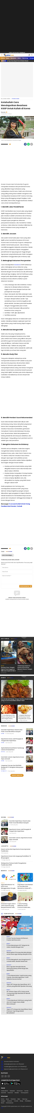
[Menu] (2, 55)
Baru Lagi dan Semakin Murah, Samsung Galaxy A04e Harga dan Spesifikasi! (17, 968)
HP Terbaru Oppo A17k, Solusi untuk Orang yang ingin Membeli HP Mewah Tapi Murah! (18, 993)
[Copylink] (31, 144)
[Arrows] (2, 652)
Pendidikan (15, 98)
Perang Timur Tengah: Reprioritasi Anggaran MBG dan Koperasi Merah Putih (8, 670)
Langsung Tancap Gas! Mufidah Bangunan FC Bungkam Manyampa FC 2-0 (12, 767)
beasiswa (17, 265)
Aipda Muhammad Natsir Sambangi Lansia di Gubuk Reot (12, 749)
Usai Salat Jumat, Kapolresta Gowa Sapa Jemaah (12, 758)
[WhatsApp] (28, 144)
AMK (2, 1108)
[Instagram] (8, 1076)
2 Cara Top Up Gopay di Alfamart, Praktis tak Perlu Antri (17, 939)
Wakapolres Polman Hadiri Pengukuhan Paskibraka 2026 (13, 864)
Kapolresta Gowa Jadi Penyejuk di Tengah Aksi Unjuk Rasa (12, 740)
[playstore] (16, 1084)
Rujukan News (5, 98)
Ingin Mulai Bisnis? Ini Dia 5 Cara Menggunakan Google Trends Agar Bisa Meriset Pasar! (8, 888)
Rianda (3, 112)
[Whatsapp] (5, 1076)
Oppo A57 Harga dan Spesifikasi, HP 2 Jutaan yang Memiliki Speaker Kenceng (19, 985)
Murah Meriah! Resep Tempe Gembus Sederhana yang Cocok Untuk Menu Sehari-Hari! (16, 699)
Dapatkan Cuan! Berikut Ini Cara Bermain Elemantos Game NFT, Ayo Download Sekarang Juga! (25, 888)
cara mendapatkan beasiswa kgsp (8, 555)
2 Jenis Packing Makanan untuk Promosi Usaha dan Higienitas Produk (24, 906)
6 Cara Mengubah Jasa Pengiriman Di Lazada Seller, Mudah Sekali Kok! (19, 960)
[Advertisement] (17, 80)
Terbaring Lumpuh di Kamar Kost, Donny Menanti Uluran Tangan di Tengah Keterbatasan (25, 668)
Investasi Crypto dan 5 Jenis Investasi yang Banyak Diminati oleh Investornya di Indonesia (8, 907)
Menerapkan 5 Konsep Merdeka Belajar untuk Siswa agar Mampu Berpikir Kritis (19, 953)
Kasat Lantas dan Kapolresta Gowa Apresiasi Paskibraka (15, 850)
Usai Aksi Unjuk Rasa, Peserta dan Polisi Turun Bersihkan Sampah (11, 730)
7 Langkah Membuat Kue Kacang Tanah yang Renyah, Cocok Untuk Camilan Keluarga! (24, 718)
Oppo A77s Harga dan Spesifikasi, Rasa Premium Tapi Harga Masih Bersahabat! (19, 1011)
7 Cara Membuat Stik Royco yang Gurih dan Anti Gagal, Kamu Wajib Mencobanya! (8, 717)
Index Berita (17, 775)
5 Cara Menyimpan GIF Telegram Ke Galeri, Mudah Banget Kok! (18, 946)
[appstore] (5, 1084)
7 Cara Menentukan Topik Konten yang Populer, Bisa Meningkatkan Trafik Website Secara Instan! (19, 977)
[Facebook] (25, 144)
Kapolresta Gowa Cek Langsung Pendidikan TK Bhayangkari (16, 857)
